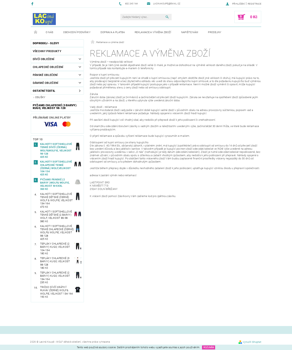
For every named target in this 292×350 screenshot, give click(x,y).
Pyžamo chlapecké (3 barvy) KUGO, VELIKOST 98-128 (54, 107)
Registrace (254, 4)
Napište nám (189, 32)
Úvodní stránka (36, 32)
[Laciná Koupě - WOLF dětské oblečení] (44, 19)
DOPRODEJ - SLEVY (46, 43)
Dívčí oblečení (43, 59)
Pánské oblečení (45, 75)
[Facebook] (33, 3)
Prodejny (214, 32)
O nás (49, 32)
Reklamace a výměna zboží (153, 32)
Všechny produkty (47, 51)
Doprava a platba (113, 32)
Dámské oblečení (45, 82)
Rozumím (208, 347)
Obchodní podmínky (76, 32)
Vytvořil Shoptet (252, 341)
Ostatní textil (44, 90)
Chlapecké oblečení (48, 67)
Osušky (40, 97)
